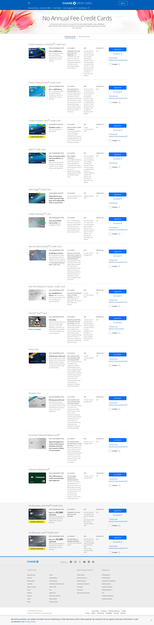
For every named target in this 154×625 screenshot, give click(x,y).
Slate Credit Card (37, 149)
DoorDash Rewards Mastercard (44, 435)
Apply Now (120, 49)
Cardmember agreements (108, 581)
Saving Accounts (81, 581)
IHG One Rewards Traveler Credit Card (47, 286)
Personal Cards (70, 37)
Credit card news (106, 583)
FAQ (103, 593)
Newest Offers (31, 581)
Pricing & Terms (113, 58)
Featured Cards (33, 8)
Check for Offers (46, 8)
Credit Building (53, 578)
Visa (50, 589)
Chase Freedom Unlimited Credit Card (47, 44)
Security (93, 613)
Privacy (87, 613)
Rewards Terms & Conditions (116, 328)
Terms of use (100, 613)
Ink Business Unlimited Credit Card (46, 505)
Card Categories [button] (70, 8)
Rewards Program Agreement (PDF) (118, 60)
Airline (29, 598)
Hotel (28, 601)
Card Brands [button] (84, 8)
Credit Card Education (107, 595)
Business (29, 593)
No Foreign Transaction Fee (56, 583)
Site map (116, 613)
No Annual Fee (53, 581)
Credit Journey (81, 575)
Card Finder (57, 8)
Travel (28, 589)
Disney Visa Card (38, 313)
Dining (51, 575)
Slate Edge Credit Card (40, 189)
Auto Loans (80, 589)
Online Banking (106, 575)
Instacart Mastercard (39, 469)
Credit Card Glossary (107, 587)
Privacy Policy (30, 622)
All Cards (29, 578)
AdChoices (123, 613)
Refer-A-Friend (53, 598)
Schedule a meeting (107, 598)
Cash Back (30, 583)
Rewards (29, 595)
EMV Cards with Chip (54, 595)
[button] (151, 620)
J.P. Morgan (104, 611)
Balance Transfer (31, 587)
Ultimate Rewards (107, 589)
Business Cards (84, 37)
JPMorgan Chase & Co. (114, 611)
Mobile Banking (106, 578)
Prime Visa (33, 349)
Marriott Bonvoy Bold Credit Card (45, 246)
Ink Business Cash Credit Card (43, 532)
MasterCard (52, 593)
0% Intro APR (52, 587)
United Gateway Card (40, 213)
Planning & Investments (83, 593)
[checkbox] (113, 64)
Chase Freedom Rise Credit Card (45, 120)
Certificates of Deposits (83, 583)
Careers (124, 611)
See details (117, 54)
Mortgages (80, 587)
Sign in (124, 3)
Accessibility (109, 613)
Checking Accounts (82, 578)
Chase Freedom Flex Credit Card (44, 82)
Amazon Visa (35, 393)
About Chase (95, 611)
